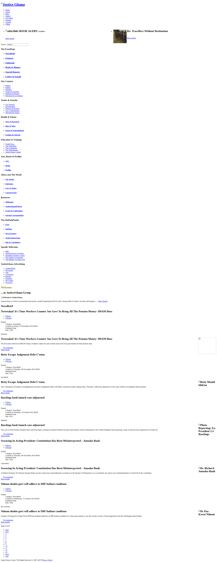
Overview (9, 283)
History (8, 86)
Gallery (8, 16)
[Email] (8, 318)
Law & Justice (11, 188)
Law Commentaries (12, 111)
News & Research (12, 122)
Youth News (9, 144)
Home (7, 10)
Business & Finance (12, 94)
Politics (8, 88)
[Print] (8, 316)
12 (6, 550)
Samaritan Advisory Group (15, 255)
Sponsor (8, 20)
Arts (7, 161)
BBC (7, 251)
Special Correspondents (14, 215)
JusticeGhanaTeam (12, 238)
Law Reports (10, 105)
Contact (8, 22)
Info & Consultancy (13, 242)
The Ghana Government (14, 258)
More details (9, 39)
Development (10, 107)
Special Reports (12, 72)
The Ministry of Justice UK (15, 260)
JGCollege (9, 18)
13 (6, 552)
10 (6, 546)
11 (6, 548)
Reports (8, 276)
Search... (4, 44)
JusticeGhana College (13, 152)
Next (7, 554)
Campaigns (9, 274)
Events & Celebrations (14, 211)
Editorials (9, 63)
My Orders (9, 281)
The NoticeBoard (11, 150)
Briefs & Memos (12, 67)
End (6, 556)
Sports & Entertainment (14, 131)
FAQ (7, 225)
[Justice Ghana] (13, 4)
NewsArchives (10, 234)
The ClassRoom (11, 148)
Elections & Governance (14, 96)
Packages (8, 279)
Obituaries (9, 202)
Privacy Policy (47, 560)
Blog (7, 14)
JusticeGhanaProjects (13, 206)
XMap (7, 24)
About (7, 12)
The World (9, 179)
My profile (9, 270)
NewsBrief (10, 53)
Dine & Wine (10, 126)
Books (7, 166)
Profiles (8, 170)
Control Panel (10, 268)
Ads (6, 272)
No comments (8, 348)
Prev (7, 532)
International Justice (12, 113)
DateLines (9, 184)
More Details (102, 301)
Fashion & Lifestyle (12, 135)
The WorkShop (10, 146)
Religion (8, 90)
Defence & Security (12, 109)
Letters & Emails (13, 76)
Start (7, 530)
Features (9, 58)
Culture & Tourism (12, 92)
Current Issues (11, 193)
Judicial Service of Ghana (14, 253)
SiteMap (8, 229)
